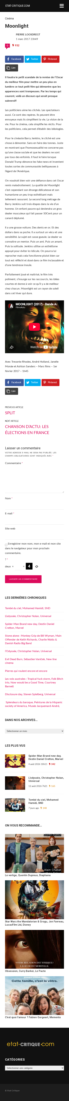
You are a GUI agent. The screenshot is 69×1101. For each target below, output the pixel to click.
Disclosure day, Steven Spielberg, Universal (30, 694)
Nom (9, 498)
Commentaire (14, 463)
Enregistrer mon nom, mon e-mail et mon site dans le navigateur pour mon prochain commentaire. (33, 548)
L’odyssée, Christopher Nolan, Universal (28, 616)
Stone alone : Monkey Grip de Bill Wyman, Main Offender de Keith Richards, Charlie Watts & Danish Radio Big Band (33, 639)
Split (10, 413)
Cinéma (9, 18)
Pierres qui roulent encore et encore (26, 671)
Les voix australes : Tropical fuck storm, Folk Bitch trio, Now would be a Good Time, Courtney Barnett (34, 683)
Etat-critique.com (17, 5)
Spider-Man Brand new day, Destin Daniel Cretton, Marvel (45, 757)
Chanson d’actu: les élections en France (27, 430)
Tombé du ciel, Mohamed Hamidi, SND (27, 608)
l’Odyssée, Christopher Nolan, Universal (28, 651)
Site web (10, 528)
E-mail (9, 513)
